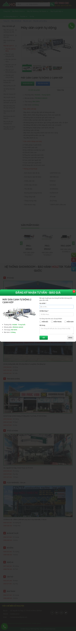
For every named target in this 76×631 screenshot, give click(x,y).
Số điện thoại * (43, 311)
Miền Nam (70, 322)
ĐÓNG (70, 338)
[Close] (74, 291)
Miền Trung (58, 322)
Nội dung (42, 325)
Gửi (44, 338)
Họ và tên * (42, 303)
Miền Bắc (45, 322)
